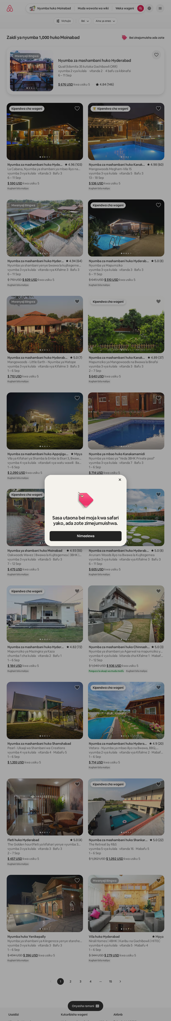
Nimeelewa (85, 536)
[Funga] (120, 479)
